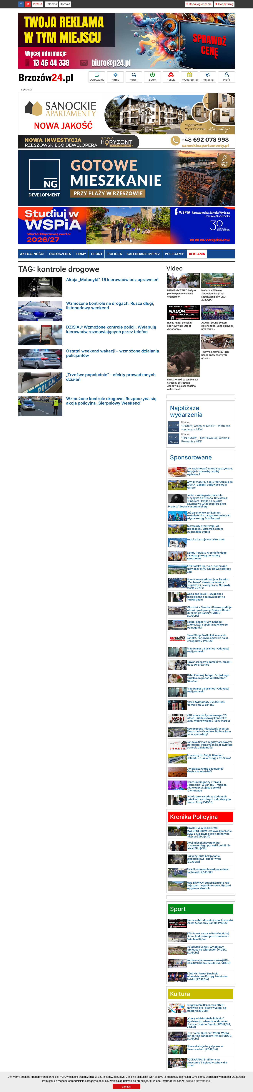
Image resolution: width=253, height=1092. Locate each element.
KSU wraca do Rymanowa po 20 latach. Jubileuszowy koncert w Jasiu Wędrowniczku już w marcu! (208, 718)
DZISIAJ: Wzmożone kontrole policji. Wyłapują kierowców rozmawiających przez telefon (111, 329)
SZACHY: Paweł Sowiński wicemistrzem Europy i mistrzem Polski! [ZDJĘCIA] (207, 976)
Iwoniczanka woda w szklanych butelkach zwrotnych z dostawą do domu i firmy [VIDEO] (209, 799)
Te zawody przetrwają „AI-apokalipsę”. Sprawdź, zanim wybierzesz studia (205, 528)
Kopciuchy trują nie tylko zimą (205, 539)
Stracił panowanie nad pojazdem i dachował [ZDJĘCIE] (208, 871)
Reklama (51, 4)
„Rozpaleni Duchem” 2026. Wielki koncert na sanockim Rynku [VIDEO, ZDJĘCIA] (209, 1035)
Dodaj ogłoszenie (200, 4)
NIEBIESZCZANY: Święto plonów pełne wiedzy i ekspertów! (181, 293)
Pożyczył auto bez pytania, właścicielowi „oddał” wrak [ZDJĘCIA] (204, 858)
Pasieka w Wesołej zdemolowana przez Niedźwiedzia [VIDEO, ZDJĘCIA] (213, 295)
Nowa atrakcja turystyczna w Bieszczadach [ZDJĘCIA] (205, 1047)
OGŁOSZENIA (60, 254)
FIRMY (81, 254)
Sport (152, 79)
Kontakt (65, 4)
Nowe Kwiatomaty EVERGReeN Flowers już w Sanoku (206, 703)
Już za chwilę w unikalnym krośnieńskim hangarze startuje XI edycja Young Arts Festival (208, 515)
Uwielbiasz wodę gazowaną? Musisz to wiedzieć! (205, 770)
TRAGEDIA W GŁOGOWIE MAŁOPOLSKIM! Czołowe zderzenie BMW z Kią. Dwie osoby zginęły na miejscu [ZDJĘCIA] (209, 832)
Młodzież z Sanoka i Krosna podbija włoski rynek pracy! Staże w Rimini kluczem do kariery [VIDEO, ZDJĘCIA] (209, 611)
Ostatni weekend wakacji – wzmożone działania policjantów (112, 353)
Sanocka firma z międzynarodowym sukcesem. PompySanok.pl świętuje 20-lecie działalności (209, 744)
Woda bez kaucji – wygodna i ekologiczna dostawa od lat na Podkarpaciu (206, 596)
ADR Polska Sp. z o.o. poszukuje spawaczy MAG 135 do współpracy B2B (209, 568)
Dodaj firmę (225, 4)
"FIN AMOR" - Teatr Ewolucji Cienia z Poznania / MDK (205, 438)
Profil (226, 79)
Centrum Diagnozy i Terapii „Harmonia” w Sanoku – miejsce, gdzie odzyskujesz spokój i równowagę (207, 786)
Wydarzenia (190, 79)
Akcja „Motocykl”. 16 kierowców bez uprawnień (112, 279)
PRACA (37, 4)
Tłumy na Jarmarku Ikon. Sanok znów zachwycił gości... (215, 354)
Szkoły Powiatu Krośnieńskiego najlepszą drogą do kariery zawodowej (207, 555)
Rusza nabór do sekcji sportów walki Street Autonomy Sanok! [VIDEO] (210, 921)
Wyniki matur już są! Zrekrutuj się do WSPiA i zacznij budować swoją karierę (210, 484)
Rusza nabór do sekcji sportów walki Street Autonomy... (179, 325)
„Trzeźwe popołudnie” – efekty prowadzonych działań (111, 377)
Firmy (115, 79)
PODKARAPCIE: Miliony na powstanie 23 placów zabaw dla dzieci (207, 1062)
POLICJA (114, 254)
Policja (171, 79)
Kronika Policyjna (194, 816)
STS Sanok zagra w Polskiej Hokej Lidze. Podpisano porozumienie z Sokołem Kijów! (208, 936)
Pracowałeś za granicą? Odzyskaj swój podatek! (208, 650)
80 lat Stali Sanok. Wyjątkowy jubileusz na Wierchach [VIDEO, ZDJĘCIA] (207, 949)
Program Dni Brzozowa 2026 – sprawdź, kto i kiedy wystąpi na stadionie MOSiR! (206, 1007)
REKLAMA (197, 254)
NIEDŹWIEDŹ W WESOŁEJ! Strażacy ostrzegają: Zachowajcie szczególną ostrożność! (182, 384)
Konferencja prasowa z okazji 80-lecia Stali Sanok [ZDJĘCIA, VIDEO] (209, 961)
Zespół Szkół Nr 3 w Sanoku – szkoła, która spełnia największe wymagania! (207, 624)
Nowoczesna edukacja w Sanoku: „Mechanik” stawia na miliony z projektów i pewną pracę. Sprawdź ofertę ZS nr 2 (208, 583)
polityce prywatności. (198, 1080)
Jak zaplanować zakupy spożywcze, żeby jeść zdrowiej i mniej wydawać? (210, 471)
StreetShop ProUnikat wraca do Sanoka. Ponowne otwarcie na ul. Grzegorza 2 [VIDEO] (208, 638)
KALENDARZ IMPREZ (143, 254)
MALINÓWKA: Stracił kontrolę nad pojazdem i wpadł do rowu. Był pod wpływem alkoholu (209, 885)
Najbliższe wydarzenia (186, 411)
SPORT (97, 254)
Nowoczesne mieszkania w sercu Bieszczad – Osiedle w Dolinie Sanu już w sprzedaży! (209, 731)
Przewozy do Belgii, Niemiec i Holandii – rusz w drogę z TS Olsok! (209, 757)
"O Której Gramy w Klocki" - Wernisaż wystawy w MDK (205, 426)
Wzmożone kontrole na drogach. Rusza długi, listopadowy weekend (110, 305)
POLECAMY (174, 254)
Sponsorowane (191, 457)
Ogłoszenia (97, 79)
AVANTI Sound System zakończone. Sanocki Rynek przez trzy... (217, 325)
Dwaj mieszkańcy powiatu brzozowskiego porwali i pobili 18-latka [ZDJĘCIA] (209, 845)
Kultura (180, 993)
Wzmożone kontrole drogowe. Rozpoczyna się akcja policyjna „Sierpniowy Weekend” (111, 400)
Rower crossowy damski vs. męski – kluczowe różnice (209, 663)
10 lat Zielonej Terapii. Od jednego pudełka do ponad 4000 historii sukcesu (208, 678)
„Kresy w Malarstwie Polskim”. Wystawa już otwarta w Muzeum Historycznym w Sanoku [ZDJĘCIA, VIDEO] (209, 1022)
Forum (134, 79)
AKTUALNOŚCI (32, 254)
